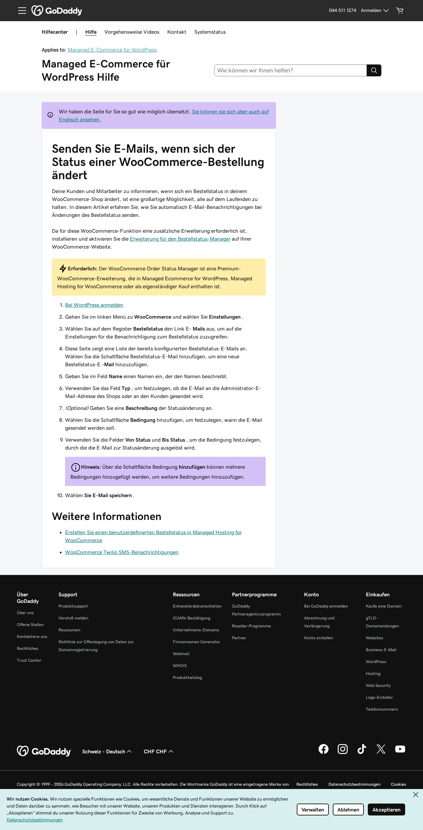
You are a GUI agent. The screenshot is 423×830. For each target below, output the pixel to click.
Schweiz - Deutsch (103, 751)
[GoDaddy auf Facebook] (323, 753)
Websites (374, 638)
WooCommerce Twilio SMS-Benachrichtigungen (121, 552)
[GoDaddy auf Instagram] (343, 753)
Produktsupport (73, 606)
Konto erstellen (318, 638)
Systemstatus (210, 31)
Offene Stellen (30, 624)
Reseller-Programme (251, 626)
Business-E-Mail (381, 650)
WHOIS (180, 665)
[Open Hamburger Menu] (19, 10)
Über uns (25, 613)
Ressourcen (69, 630)
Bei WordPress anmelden (94, 304)
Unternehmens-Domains (196, 630)
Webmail (181, 654)
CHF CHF (155, 751)
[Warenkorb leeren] (399, 10)
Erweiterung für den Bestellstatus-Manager (180, 238)
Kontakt (176, 31)
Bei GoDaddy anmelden (326, 606)
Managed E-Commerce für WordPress (112, 49)
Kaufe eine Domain (384, 606)
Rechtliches (27, 648)
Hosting (373, 673)
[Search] (374, 70)
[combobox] (290, 70)
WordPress (376, 661)
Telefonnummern (382, 709)
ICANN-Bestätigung (191, 618)
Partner (239, 638)
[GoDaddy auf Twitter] (381, 753)
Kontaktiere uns (32, 636)
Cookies (398, 784)
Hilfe (90, 31)
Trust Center (29, 660)
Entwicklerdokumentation (197, 606)
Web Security (378, 685)
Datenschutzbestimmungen (354, 784)
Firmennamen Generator (196, 642)
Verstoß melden (73, 618)
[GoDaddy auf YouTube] (400, 753)
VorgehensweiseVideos (131, 31)
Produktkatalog (187, 677)
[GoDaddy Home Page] (44, 751)
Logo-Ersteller (379, 697)
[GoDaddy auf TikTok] (362, 753)
